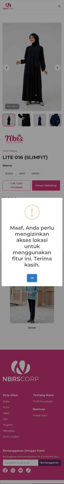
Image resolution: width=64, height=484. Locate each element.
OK (32, 278)
